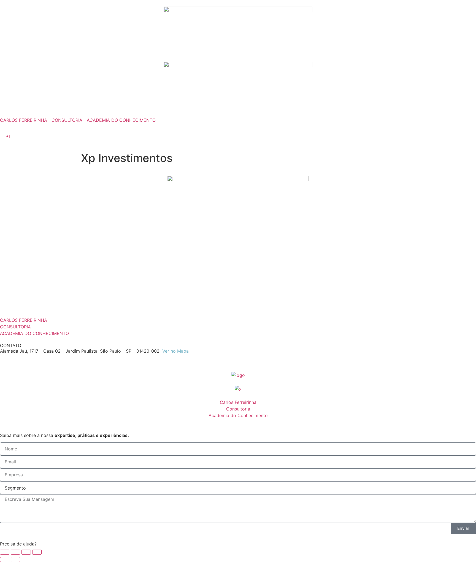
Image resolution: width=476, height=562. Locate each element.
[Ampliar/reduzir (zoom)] (4, 552)
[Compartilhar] (26, 552)
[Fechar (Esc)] (37, 552)
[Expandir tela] (15, 552)
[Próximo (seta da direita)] (15, 559)
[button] (238, 544)
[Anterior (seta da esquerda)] (4, 559)
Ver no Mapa (175, 351)
